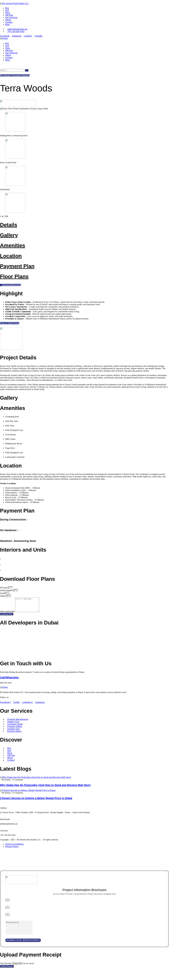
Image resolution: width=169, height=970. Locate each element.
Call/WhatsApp (9, 677)
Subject (3, 596)
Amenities (12, 245)
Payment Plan (17, 266)
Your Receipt (5, 963)
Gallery (9, 235)
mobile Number (7, 590)
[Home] (4, 38)
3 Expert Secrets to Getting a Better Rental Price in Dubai (36, 798)
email (2, 593)
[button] (9, 323)
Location (11, 256)
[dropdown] (1, 1)
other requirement (7, 611)
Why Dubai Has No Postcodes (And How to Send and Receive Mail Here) (45, 785)
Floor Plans (14, 276)
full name (4, 587)
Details (8, 225)
